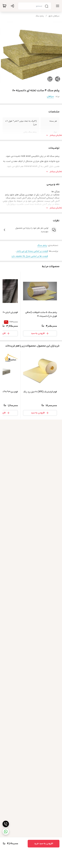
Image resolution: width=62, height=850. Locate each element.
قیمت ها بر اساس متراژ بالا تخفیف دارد (29, 256)
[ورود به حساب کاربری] (12, 6)
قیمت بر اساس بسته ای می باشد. (32, 251)
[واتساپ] (6, 831)
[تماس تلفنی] (6, 824)
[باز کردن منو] (56, 5)
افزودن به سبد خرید (43, 843)
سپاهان (50, 96)
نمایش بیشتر (56, 135)
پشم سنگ (40, 16)
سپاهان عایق (53, 16)
